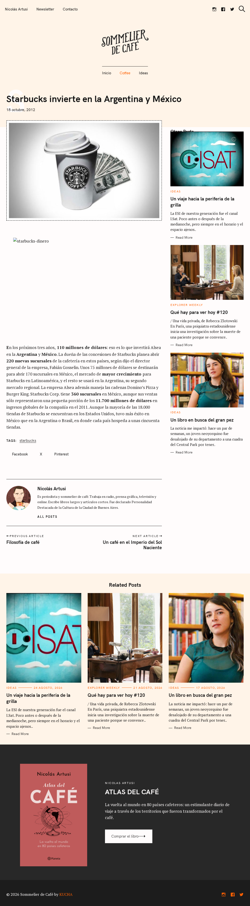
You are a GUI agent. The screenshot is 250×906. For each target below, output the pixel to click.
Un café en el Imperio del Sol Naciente (132, 544)
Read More (184, 238)
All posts (47, 517)
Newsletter (45, 9)
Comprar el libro (124, 836)
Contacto (70, 9)
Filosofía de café (23, 542)
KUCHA (66, 894)
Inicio (106, 73)
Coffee (125, 73)
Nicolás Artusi (16, 9)
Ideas (143, 73)
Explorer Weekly (186, 305)
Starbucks (28, 440)
